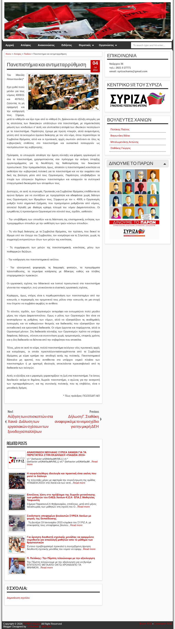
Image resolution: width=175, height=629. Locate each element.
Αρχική (9, 45)
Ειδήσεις (67, 45)
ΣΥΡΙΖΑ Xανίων (32, 623)
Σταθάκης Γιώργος (121, 148)
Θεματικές (85, 45)
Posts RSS (146, 623)
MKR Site (46, 626)
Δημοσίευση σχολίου (18, 597)
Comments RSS (163, 623)
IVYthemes (33, 626)
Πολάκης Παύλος (120, 129)
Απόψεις (26, 45)
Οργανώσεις (106, 45)
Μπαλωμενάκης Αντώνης (125, 142)
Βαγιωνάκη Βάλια (120, 135)
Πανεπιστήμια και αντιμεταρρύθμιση (46, 64)
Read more (79, 482)
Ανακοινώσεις (46, 45)
